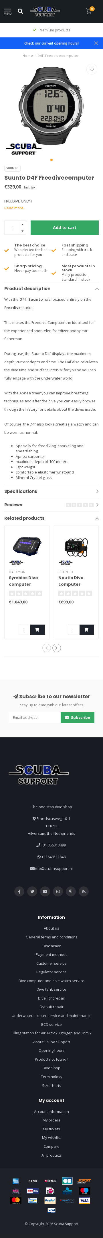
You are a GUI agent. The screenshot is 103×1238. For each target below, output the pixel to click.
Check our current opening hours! (51, 43)
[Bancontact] (33, 1200)
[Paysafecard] (67, 1200)
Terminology (51, 1076)
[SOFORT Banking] (84, 1181)
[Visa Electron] (51, 1210)
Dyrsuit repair (52, 1006)
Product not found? (51, 1059)
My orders (51, 1120)
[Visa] (84, 1200)
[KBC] (67, 1191)
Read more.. (14, 207)
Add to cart (64, 227)
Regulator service (51, 971)
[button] (51, 160)
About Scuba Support (51, 1041)
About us (51, 928)
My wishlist (51, 1137)
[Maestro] (84, 1191)
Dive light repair (51, 998)
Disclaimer (52, 945)
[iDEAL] (50, 1191)
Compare (51, 1146)
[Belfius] (50, 1181)
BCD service (51, 1024)
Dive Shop (51, 1067)
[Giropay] (33, 1191)
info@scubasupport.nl (53, 868)
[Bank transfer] (33, 1181)
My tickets (51, 1128)
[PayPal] (50, 1200)
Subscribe (80, 717)
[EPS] (16, 1191)
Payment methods (52, 954)
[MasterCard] (16, 1200)
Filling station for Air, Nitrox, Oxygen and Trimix (52, 1033)
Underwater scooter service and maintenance (52, 1015)
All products (51, 1155)
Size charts (51, 1085)
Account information (51, 1111)
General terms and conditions (52, 937)
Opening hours (52, 1050)
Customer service (51, 963)
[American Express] (16, 1181)
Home (28, 55)
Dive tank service (51, 989)
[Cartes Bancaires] (67, 1181)
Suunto (12, 168)
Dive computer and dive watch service (51, 980)
